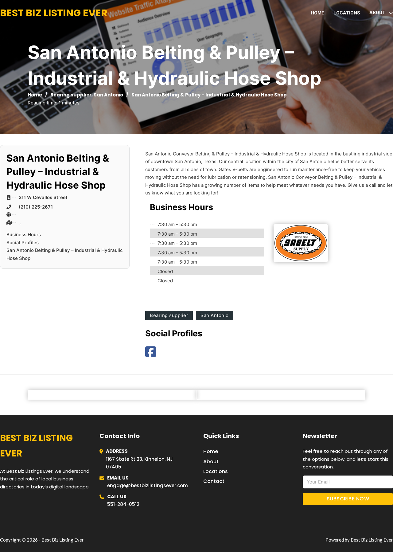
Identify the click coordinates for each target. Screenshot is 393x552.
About (211, 461)
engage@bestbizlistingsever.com (147, 485)
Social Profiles (22, 242)
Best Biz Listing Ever (53, 13)
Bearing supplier (70, 95)
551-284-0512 (123, 504)
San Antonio (108, 95)
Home (317, 13)
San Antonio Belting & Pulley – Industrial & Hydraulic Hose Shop (64, 254)
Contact (213, 481)
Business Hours (23, 234)
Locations (346, 13)
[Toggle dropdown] (390, 13)
